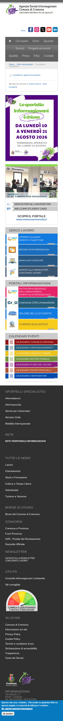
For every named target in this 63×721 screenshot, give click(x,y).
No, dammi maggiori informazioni (17, 708)
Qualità (13, 55)
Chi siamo (22, 41)
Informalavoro (13, 398)
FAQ (36, 55)
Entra (23, 31)
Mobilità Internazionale (17, 423)
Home (11, 64)
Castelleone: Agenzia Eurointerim (26, 75)
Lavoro (9, 464)
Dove (36, 41)
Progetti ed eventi (39, 48)
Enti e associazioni (25, 64)
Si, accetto (8, 714)
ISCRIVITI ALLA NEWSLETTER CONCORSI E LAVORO (20, 559)
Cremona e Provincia (17, 528)
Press (25, 55)
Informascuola (13, 404)
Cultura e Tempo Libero (18, 483)
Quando (49, 41)
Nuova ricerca (35, 84)
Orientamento (12, 471)
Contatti (48, 55)
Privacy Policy (12, 634)
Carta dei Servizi (14, 657)
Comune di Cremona (16, 624)
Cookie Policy (12, 639)
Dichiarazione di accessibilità (21, 648)
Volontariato (11, 490)
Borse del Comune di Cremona (22, 514)
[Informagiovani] (31, 14)
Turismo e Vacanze (15, 496)
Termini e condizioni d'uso (19, 643)
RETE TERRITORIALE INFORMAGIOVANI (25, 441)
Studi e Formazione (16, 477)
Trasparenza (12, 653)
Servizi (20, 48)
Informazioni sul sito (16, 629)
